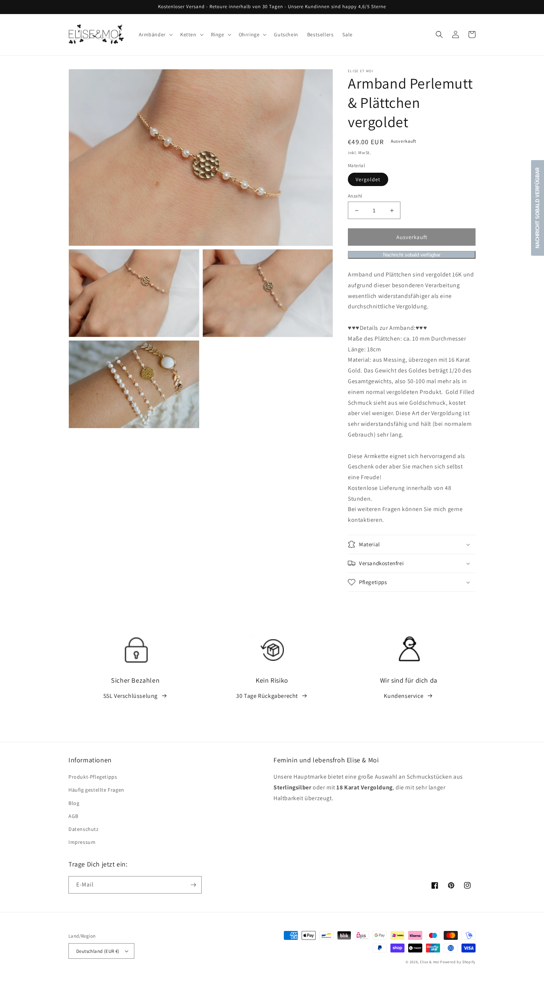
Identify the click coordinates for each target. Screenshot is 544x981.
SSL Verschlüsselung (130, 696)
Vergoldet (368, 179)
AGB (73, 816)
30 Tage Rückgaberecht (267, 696)
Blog (73, 803)
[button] (155, 34)
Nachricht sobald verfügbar (411, 255)
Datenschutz (83, 829)
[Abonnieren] (193, 885)
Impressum (81, 842)
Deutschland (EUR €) (98, 951)
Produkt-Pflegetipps (92, 776)
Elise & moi (429, 962)
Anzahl (355, 196)
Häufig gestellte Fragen (96, 789)
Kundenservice (403, 696)
